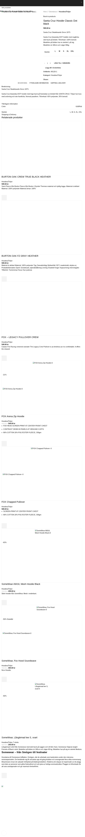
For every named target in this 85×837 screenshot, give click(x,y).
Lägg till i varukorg (62, 63)
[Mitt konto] (77, 3)
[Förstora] (4, 833)
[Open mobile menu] (2, 3)
